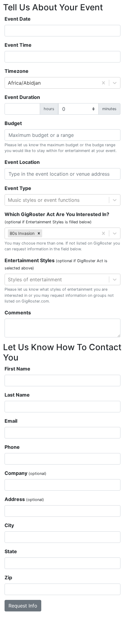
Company (25, 473)
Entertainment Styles (56, 263)
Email (11, 421)
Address (24, 499)
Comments (18, 313)
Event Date (18, 19)
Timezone (17, 71)
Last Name (17, 395)
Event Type (18, 188)
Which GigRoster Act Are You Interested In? (57, 217)
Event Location (22, 162)
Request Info (22, 606)
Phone (12, 447)
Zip (8, 577)
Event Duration (22, 97)
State (11, 551)
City (9, 525)
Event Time (18, 45)
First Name (17, 369)
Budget (13, 123)
